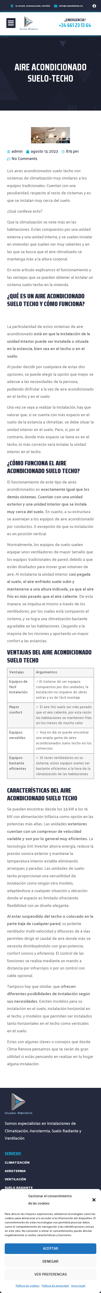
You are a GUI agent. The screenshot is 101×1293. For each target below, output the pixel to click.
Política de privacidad (55, 1286)
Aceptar (50, 1248)
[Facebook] (94, 5)
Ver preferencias (50, 1274)
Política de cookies (27, 1286)
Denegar (50, 1261)
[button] (94, 1199)
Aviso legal (78, 1286)
